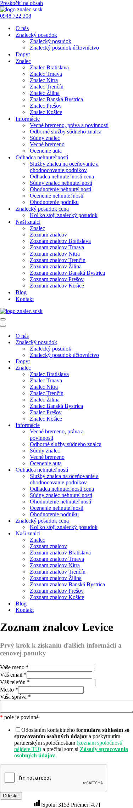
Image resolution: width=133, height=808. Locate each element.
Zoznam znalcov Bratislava (60, 241)
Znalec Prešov (46, 106)
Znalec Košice (46, 112)
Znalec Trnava (46, 74)
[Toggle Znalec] (124, 368)
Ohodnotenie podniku (54, 202)
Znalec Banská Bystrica (56, 99)
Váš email (13, 675)
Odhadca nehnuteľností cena (62, 176)
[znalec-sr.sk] (21, 9)
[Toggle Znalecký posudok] (124, 343)
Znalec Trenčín (46, 87)
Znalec (37, 228)
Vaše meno (14, 667)
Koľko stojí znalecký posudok (64, 215)
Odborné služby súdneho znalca (65, 132)
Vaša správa (15, 697)
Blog (21, 292)
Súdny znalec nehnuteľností (61, 183)
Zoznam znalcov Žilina (56, 266)
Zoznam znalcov (48, 235)
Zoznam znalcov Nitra (55, 254)
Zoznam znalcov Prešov (57, 279)
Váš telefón (15, 682)
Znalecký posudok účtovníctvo (64, 48)
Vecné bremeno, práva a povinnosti (69, 125)
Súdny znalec (45, 138)
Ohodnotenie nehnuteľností (60, 189)
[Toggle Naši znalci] (124, 534)
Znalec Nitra (44, 80)
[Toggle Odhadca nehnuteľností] (124, 470)
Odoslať (11, 795)
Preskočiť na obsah (21, 3)
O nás (22, 28)
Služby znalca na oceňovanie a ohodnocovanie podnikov (64, 167)
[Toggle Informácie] (124, 425)
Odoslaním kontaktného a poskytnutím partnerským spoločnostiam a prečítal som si (71, 742)
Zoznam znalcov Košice (57, 286)
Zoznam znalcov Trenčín (57, 260)
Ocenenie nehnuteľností (56, 196)
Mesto (9, 690)
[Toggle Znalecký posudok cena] (124, 521)
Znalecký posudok (50, 41)
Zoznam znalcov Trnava (57, 247)
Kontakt (25, 299)
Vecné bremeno (47, 144)
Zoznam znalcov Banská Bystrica (67, 273)
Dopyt (23, 54)
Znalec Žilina (45, 93)
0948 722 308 (15, 16)
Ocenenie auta (46, 151)
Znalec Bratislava (49, 67)
